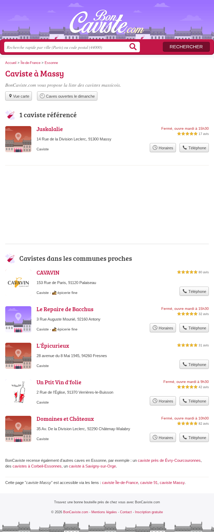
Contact (126, 512)
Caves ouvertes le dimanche (70, 96)
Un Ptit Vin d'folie (59, 382)
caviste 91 (149, 482)
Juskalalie (50, 129)
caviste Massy (172, 482)
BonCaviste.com (107, 21)
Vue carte (21, 96)
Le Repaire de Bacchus (65, 309)
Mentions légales (104, 512)
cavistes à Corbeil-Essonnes (37, 466)
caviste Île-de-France (120, 482)
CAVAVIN (48, 272)
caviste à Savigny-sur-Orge (92, 466)
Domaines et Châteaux (65, 419)
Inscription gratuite (149, 512)
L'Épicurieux (53, 345)
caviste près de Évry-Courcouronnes (169, 460)
